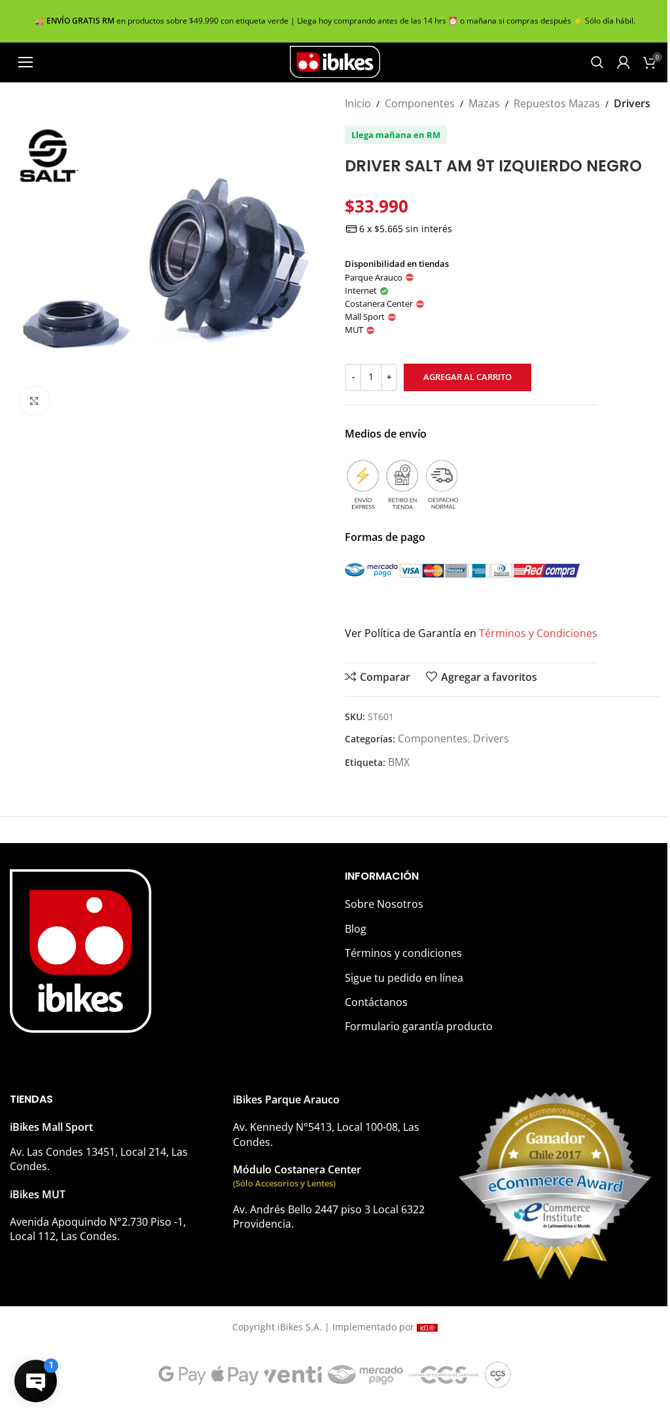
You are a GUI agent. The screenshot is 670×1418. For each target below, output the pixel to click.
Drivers (632, 103)
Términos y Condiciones (538, 633)
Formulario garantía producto (419, 1026)
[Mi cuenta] (623, 62)
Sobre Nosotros (384, 904)
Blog (355, 929)
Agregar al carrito (467, 377)
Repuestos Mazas (557, 103)
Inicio (358, 103)
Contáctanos (376, 1002)
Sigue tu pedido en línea (404, 978)
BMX (399, 762)
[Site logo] (335, 61)
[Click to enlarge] (34, 401)
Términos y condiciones (403, 953)
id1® (427, 1328)
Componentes (420, 103)
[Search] (597, 62)
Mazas (484, 103)
